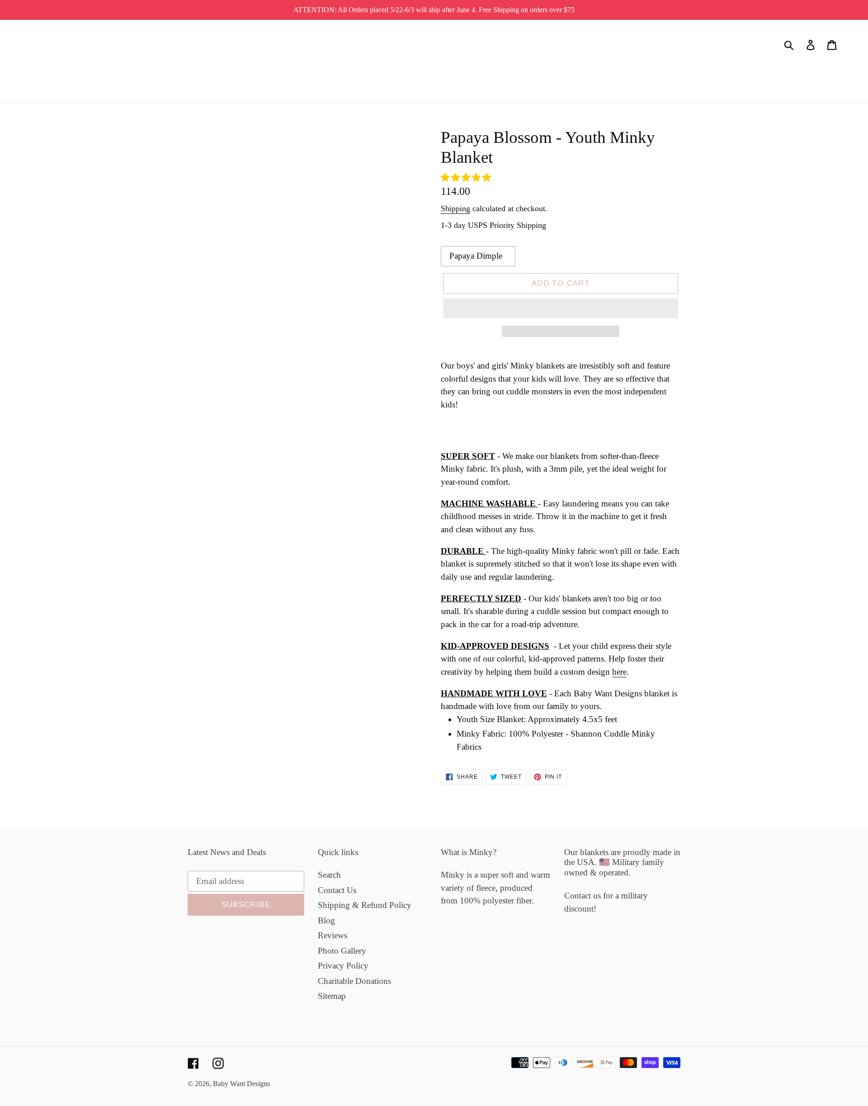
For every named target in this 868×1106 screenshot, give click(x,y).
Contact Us (337, 890)
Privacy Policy (343, 965)
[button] (467, 177)
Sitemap (332, 996)
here (619, 671)
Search (329, 874)
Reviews (332, 935)
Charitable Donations (354, 981)
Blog (326, 920)
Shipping (455, 208)
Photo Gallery (342, 950)
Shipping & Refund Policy (364, 905)
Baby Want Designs (241, 1083)
